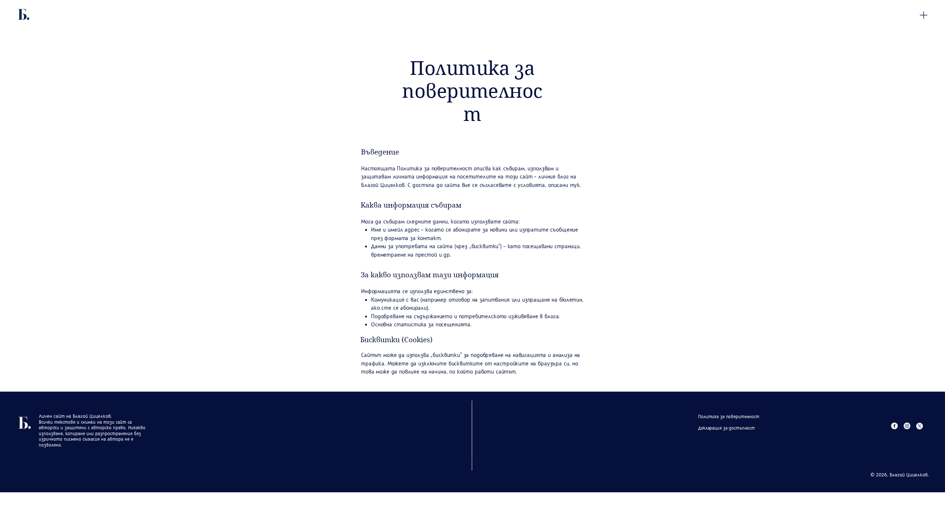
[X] (919, 426)
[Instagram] (907, 426)
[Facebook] (894, 426)
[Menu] (923, 15)
